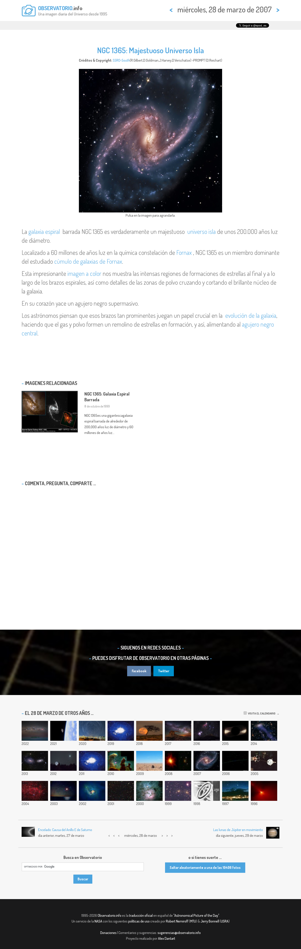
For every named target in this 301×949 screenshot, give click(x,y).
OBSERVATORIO (55, 7)
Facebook (139, 671)
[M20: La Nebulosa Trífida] (149, 791)
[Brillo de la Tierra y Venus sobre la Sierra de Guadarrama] (63, 761)
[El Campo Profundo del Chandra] (121, 791)
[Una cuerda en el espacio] (264, 761)
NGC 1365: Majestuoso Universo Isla (150, 50)
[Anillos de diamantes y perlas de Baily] (235, 731)
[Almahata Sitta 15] (149, 761)
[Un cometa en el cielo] (235, 791)
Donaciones (108, 932)
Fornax (184, 252)
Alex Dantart (166, 938)
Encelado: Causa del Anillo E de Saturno (65, 830)
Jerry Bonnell (210, 921)
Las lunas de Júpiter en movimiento (238, 830)
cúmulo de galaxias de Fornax (88, 261)
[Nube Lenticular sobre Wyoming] (63, 791)
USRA (225, 921)
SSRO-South (121, 60)
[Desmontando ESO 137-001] (264, 731)
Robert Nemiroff (177, 921)
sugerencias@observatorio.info (179, 932)
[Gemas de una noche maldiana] (35, 731)
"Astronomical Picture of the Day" (196, 915)
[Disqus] (150, 546)
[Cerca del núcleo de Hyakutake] (264, 791)
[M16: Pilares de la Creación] (121, 761)
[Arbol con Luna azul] (149, 731)
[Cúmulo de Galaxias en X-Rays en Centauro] (92, 791)
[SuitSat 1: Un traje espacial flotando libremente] (63, 731)
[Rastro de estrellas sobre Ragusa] (92, 731)
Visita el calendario (261, 713)
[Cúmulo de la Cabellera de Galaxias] (178, 791)
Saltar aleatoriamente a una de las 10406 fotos (205, 867)
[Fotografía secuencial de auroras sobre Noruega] (92, 761)
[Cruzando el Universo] (178, 761)
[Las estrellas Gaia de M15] (121, 731)
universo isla (201, 231)
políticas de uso (139, 921)
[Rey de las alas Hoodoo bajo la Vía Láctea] (178, 731)
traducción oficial (141, 915)
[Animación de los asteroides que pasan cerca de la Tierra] (235, 761)
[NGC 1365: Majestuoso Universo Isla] (206, 761)
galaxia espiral (44, 231)
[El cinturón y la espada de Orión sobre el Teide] (206, 731)
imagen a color (84, 273)
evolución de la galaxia (250, 315)
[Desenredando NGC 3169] (35, 761)
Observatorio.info (109, 915)
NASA (98, 921)
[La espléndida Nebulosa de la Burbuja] (35, 791)
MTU (193, 921)
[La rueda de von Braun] (206, 791)
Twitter (163, 671)
